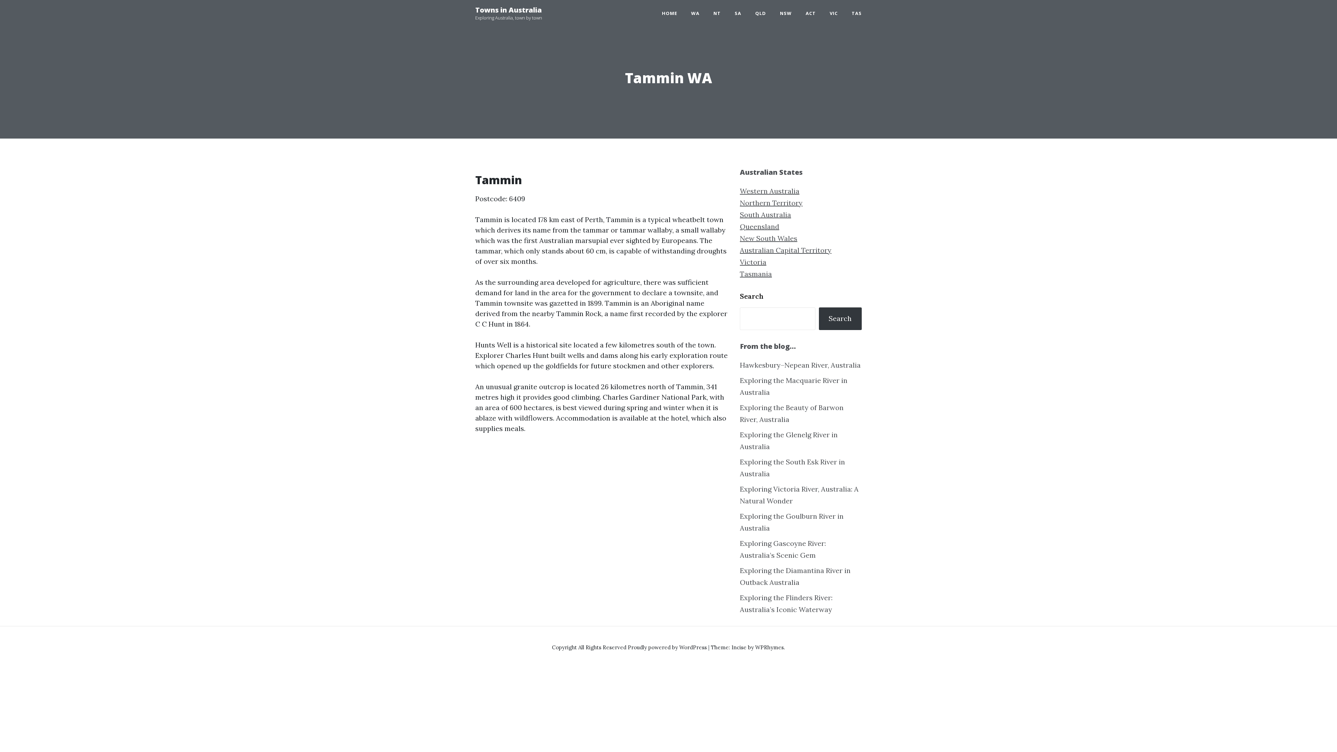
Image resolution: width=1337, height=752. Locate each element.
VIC (834, 13)
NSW (786, 13)
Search (752, 296)
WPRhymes (769, 647)
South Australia (765, 214)
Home (669, 13)
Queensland (759, 226)
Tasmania (756, 273)
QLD (760, 13)
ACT (811, 13)
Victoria (753, 262)
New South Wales (768, 238)
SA (738, 13)
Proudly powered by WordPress (668, 647)
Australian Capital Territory (785, 250)
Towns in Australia (508, 10)
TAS (857, 13)
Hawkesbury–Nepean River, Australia (800, 365)
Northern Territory (771, 202)
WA (695, 13)
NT (717, 13)
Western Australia (769, 191)
